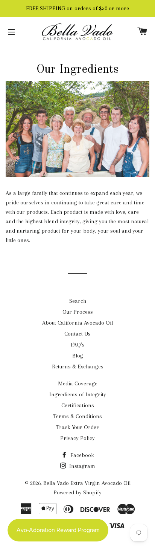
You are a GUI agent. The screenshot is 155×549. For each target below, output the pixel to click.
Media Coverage (77, 383)
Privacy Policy (77, 438)
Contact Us (77, 333)
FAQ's (78, 344)
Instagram (81, 466)
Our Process (77, 311)
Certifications (77, 405)
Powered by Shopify (77, 492)
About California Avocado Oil (77, 322)
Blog (77, 355)
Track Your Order (77, 427)
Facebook (81, 455)
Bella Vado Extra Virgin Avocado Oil (87, 483)
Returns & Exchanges (77, 366)
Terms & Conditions (77, 416)
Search (77, 301)
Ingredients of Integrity (77, 394)
